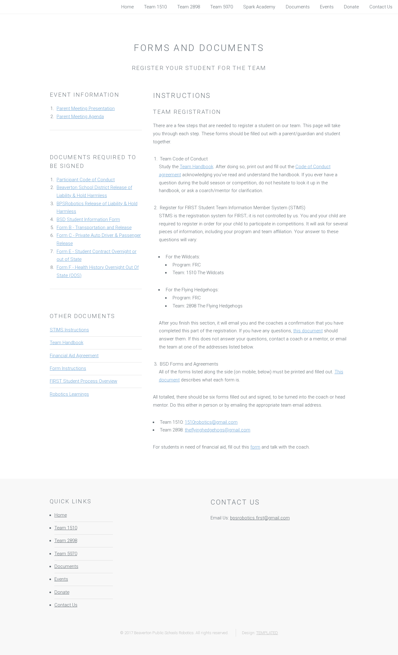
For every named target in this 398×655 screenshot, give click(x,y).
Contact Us (65, 605)
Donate (61, 592)
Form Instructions (68, 368)
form (255, 447)
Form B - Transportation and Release (94, 227)
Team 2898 (65, 540)
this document (308, 331)
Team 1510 (65, 528)
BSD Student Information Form (88, 219)
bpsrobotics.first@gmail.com (260, 518)
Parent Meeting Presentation (86, 108)
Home (60, 515)
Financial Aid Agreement (74, 355)
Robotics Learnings (69, 394)
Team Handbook (66, 342)
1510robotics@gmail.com (211, 422)
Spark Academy (259, 7)
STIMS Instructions (69, 330)
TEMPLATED (267, 632)
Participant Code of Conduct (86, 179)
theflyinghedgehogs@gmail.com (217, 430)
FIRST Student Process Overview (83, 381)
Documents (66, 566)
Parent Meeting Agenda (80, 116)
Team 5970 (65, 553)
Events (61, 579)
